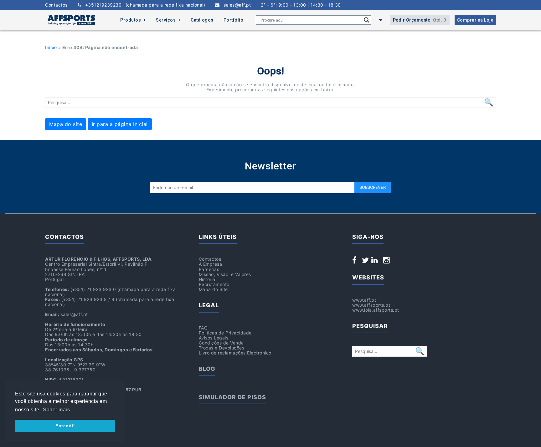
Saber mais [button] (56, 409)
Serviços (166, 20)
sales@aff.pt (235, 5)
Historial (208, 279)
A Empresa (210, 264)
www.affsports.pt (371, 305)
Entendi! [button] (65, 425)
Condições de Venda (221, 342)
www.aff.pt (364, 300)
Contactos (56, 5)
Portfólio (234, 20)
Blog (207, 368)
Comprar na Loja (475, 20)
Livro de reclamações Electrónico (235, 352)
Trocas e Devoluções (222, 347)
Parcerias (209, 269)
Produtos (130, 20)
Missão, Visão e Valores (225, 274)
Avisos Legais (214, 337)
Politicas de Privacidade (225, 332)
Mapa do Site (213, 289)
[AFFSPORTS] (71, 20)
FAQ (203, 327)
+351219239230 (143, 5)
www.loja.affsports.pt (375, 310)
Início (51, 47)
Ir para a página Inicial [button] (120, 124)
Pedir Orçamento (419, 20)
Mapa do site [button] (65, 124)
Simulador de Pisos (232, 397)
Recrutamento (214, 284)
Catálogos (202, 20)
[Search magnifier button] (366, 20)
